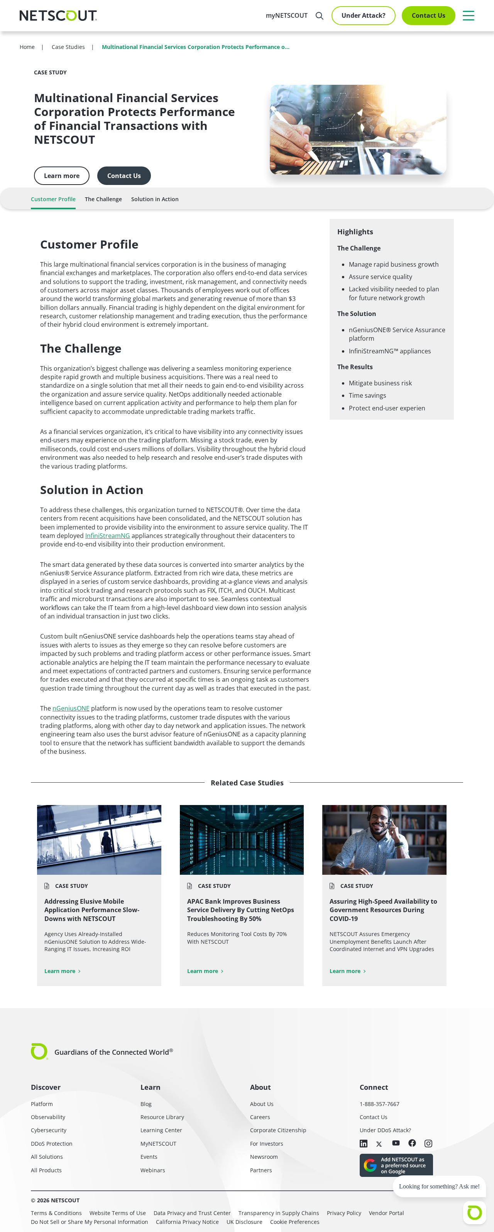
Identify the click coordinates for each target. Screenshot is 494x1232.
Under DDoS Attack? (385, 1130)
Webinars (152, 1170)
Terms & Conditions (56, 1213)
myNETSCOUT (287, 15)
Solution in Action (155, 199)
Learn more (62, 175)
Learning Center (161, 1130)
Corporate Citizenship (278, 1130)
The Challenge (103, 199)
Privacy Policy (344, 1213)
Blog (146, 1104)
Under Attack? (364, 15)
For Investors (266, 1143)
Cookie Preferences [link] (295, 1221)
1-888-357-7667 (379, 1104)
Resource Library (162, 1117)
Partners (261, 1170)
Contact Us (428, 15)
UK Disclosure (244, 1221)
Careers (260, 1117)
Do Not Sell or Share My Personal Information (89, 1221)
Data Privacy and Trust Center (192, 1213)
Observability (48, 1117)
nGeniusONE (71, 708)
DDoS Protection (52, 1143)
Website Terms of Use (118, 1213)
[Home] (58, 15)
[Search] (319, 16)
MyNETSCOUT (158, 1143)
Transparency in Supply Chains (279, 1213)
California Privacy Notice (187, 1221)
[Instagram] (428, 1144)
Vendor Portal (386, 1213)
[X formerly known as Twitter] (380, 1143)
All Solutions (47, 1156)
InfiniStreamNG (107, 535)
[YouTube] (396, 1143)
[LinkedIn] (363, 1144)
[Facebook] (412, 1143)
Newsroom (264, 1156)
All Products (46, 1170)
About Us (262, 1104)
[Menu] (468, 15)
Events (148, 1156)
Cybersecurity (48, 1130)
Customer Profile (53, 199)
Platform (42, 1104)
